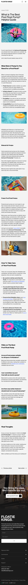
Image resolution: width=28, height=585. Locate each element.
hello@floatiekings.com (7, 570)
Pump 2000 (16, 228)
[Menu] (25, 2)
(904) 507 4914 (5, 568)
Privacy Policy (22, 580)
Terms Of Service (15, 580)
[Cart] (22, 1)
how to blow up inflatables (17, 281)
